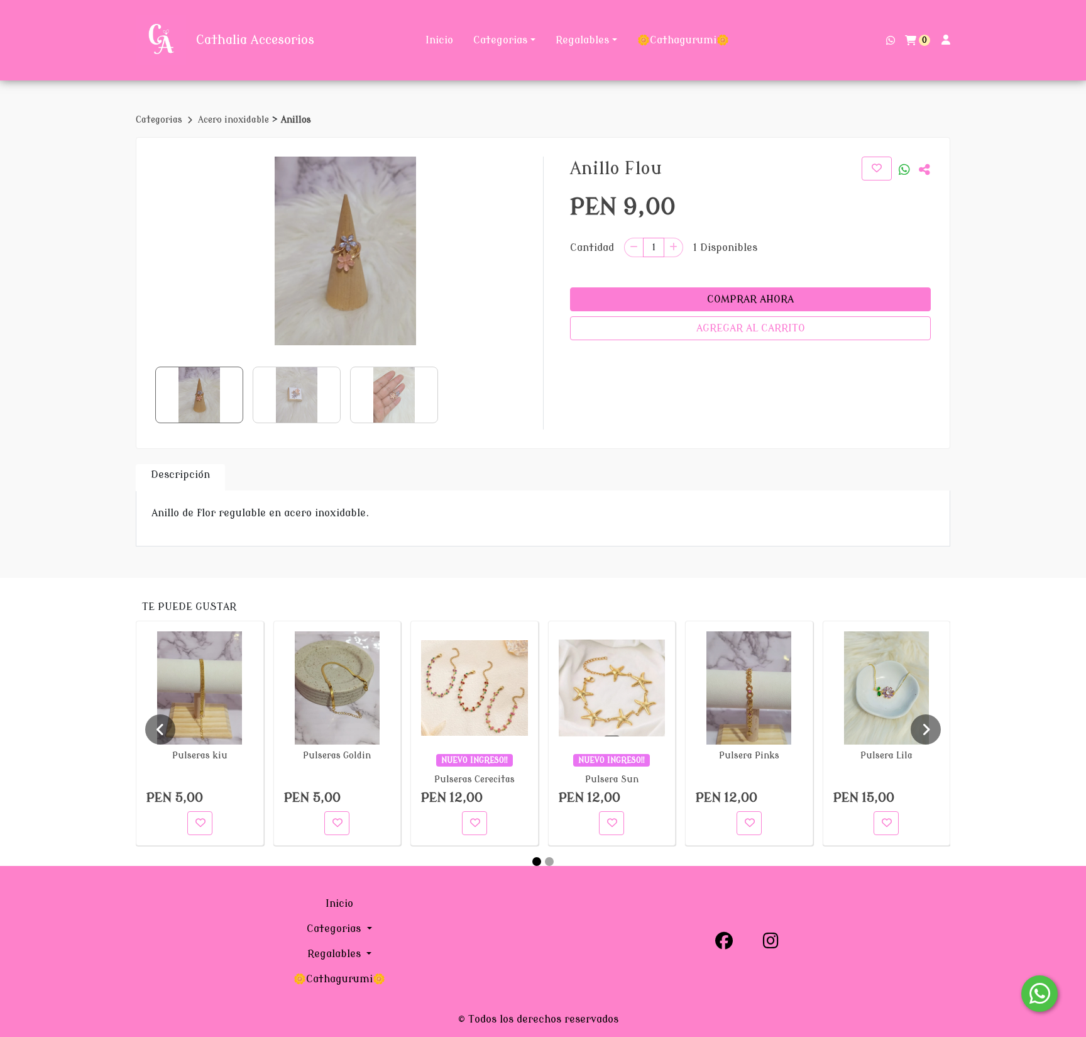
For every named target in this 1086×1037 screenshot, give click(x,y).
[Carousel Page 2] (549, 861)
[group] (345, 251)
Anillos (296, 120)
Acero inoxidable (235, 120)
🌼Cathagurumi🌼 (683, 40)
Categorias (500, 40)
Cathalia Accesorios (255, 40)
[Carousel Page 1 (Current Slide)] (536, 861)
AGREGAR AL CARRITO (750, 328)
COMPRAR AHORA (750, 299)
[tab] (180, 477)
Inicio (439, 40)
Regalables (582, 40)
